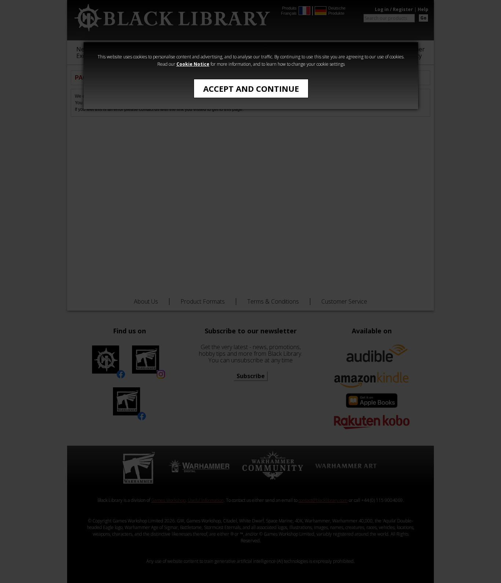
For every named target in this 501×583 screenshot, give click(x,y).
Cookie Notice (192, 64)
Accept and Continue (251, 88)
